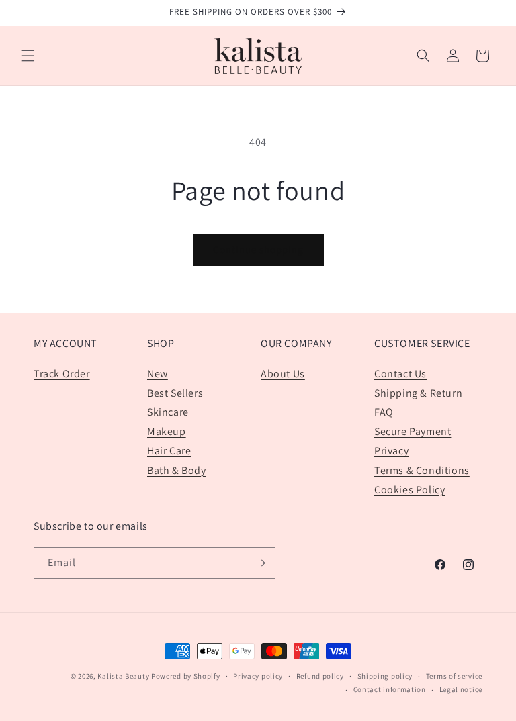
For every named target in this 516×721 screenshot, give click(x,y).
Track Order (62, 374)
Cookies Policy (409, 490)
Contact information (389, 689)
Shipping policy (385, 676)
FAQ (384, 412)
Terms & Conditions (422, 470)
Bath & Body (176, 470)
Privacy (391, 451)
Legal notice (460, 689)
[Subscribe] (260, 563)
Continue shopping (258, 249)
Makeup (166, 431)
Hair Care (169, 451)
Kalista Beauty (123, 676)
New (157, 374)
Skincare (168, 412)
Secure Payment (412, 431)
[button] (28, 55)
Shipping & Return (418, 393)
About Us (283, 374)
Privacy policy (258, 676)
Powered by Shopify (185, 676)
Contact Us (400, 374)
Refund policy (320, 676)
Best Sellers (175, 393)
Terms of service (454, 676)
